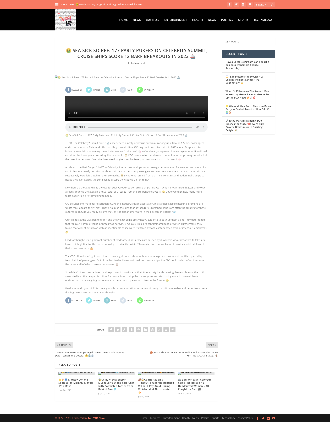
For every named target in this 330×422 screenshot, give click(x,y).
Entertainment (175, 20)
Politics (227, 20)
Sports (243, 20)
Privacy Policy (245, 418)
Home (123, 20)
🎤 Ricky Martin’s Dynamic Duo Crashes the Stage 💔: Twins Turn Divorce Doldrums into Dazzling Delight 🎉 (245, 125)
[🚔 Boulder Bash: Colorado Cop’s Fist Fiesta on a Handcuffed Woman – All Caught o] (196, 373)
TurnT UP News (96, 418)
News (137, 20)
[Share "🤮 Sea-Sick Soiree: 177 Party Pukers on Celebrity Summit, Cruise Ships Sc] (111, 329)
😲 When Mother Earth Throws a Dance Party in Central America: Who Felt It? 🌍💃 (249, 109)
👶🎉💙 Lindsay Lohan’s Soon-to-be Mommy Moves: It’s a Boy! (75, 382)
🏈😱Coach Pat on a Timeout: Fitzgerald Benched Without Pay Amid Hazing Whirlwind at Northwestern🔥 (156, 386)
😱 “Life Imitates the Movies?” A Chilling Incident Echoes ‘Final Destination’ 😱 (244, 79)
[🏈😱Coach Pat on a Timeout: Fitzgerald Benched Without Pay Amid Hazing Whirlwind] (156, 373)
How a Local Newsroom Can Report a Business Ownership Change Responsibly (247, 65)
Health (197, 20)
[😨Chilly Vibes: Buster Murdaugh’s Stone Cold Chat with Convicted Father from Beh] (116, 373)
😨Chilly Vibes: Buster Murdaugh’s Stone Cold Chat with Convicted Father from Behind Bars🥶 (116, 384)
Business (152, 20)
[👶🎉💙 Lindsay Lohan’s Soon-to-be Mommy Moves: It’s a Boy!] (76, 373)
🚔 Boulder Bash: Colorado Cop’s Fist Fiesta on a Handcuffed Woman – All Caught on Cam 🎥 (195, 384)
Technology (263, 20)
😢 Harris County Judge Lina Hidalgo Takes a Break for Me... (110, 4)
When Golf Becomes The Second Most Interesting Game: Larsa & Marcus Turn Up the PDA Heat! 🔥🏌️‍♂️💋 (248, 94)
